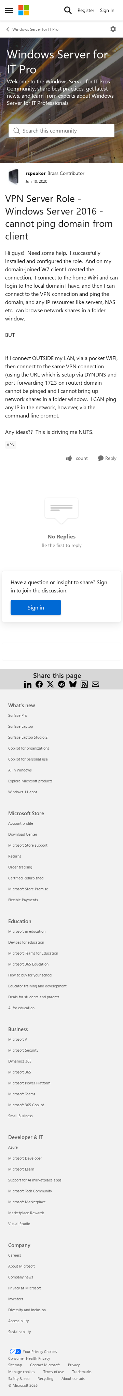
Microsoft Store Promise (28, 888)
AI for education (21, 1007)
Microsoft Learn (21, 1169)
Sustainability (19, 1331)
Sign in (36, 607)
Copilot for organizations (28, 748)
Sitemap (15, 1364)
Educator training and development (37, 985)
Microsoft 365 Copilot (26, 1104)
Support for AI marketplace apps (35, 1179)
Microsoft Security (23, 1050)
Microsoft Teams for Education (33, 953)
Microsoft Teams (21, 1093)
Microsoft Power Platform (29, 1082)
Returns (14, 856)
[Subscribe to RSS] (84, 683)
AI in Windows (20, 769)
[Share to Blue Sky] (73, 683)
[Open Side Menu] (9, 10)
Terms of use (53, 1371)
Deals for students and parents (33, 996)
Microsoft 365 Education (28, 964)
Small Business (20, 1115)
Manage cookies (21, 1371)
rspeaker (36, 173)
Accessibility (18, 1320)
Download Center (22, 834)
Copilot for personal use (28, 759)
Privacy (74, 1364)
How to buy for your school (30, 974)
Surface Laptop (20, 726)
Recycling (45, 1378)
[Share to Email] (95, 683)
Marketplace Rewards (26, 1212)
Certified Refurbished (25, 877)
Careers (14, 1255)
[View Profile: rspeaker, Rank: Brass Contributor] (13, 176)
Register (86, 10)
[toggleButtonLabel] (113, 29)
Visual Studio (19, 1223)
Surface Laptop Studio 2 (27, 737)
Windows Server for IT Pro (35, 29)
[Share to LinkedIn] (27, 683)
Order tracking (20, 867)
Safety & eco (18, 1378)
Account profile (20, 823)
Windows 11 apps (22, 791)
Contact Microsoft (45, 1364)
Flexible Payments (23, 899)
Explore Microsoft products (30, 780)
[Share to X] (50, 683)
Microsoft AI (18, 1039)
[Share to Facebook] (39, 683)
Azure (13, 1147)
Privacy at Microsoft (24, 1287)
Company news (20, 1276)
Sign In (107, 10)
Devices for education (26, 942)
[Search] (68, 10)
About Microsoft (21, 1266)
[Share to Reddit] (61, 683)
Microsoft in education (26, 931)
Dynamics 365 (19, 1061)
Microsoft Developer (25, 1158)
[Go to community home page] (23, 10)
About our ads (73, 1378)
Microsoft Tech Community (30, 1190)
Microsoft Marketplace (27, 1201)
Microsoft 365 (19, 1072)
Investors (15, 1298)
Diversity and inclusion (27, 1309)
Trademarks (82, 1371)
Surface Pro (17, 715)
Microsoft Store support (27, 845)
